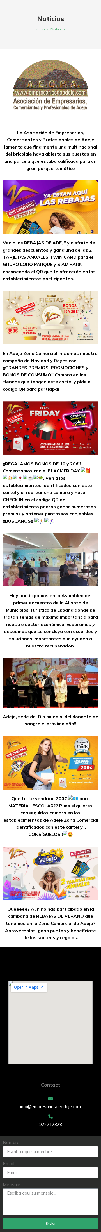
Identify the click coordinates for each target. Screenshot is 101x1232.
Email (8, 1163)
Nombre (11, 1142)
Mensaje (11, 1184)
